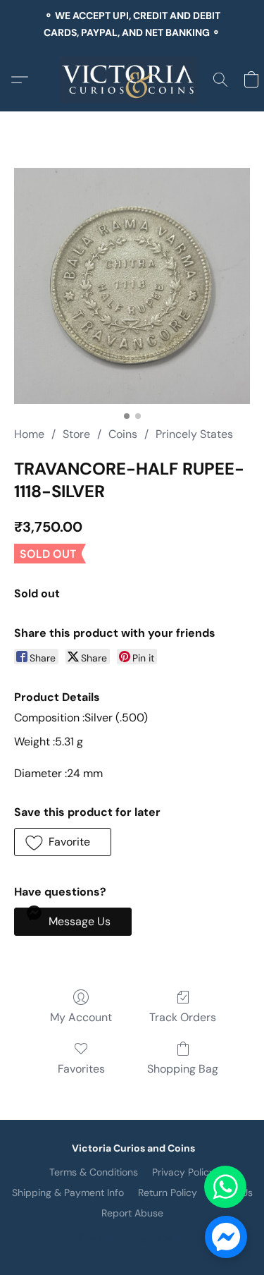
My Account (81, 1017)
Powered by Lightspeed (132, 1237)
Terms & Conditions (93, 1172)
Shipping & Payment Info (68, 1192)
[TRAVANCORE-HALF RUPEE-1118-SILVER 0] (132, 286)
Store (76, 434)
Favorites (81, 1068)
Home (29, 434)
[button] (132, 79)
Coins (122, 434)
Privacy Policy (183, 1172)
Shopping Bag (182, 1068)
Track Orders (182, 1017)
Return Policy (167, 1192)
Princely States (194, 434)
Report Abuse (132, 1213)
